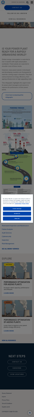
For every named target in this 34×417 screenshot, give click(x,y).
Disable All (17, 213)
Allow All (17, 218)
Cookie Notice (18, 203)
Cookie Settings (17, 208)
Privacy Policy (25, 203)
